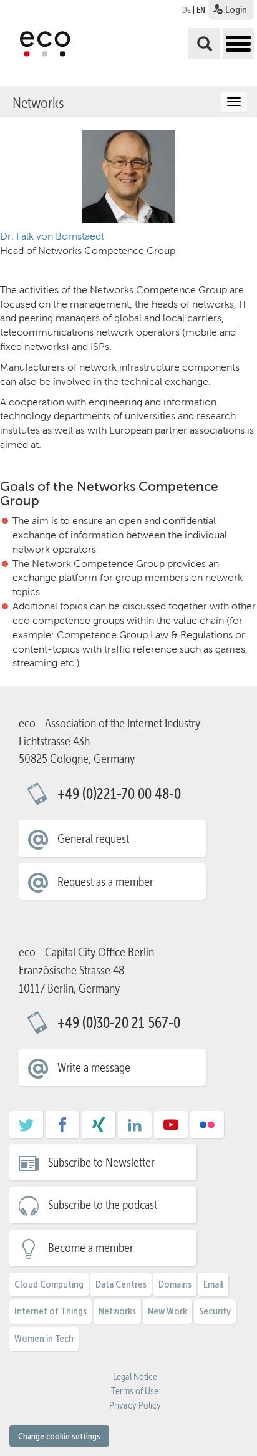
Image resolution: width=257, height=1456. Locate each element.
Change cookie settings (59, 1436)
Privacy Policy (135, 1405)
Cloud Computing (49, 1284)
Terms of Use (134, 1391)
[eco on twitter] (26, 1129)
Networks (38, 102)
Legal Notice (135, 1376)
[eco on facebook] (62, 1129)
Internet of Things (50, 1311)
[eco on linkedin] (134, 1129)
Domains (175, 1284)
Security (215, 1311)
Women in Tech (44, 1338)
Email (213, 1284)
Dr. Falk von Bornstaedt (52, 236)
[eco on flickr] (207, 1129)
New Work (167, 1311)
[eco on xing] (98, 1129)
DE (186, 10)
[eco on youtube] (170, 1129)
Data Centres (121, 1284)
